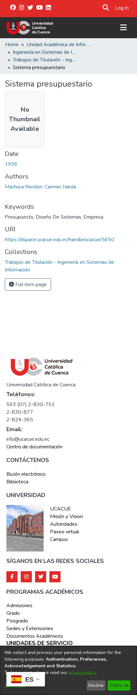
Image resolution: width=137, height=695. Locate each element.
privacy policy (82, 673)
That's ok (118, 685)
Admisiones (19, 605)
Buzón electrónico (26, 474)
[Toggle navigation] (123, 28)
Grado (13, 613)
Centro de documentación (34, 446)
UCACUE (60, 508)
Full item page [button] (30, 284)
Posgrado (17, 620)
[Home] (30, 28)
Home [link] (12, 44)
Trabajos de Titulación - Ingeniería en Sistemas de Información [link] (44, 59)
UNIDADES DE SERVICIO (39, 643)
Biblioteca (17, 481)
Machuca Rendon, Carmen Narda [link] (40, 186)
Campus (59, 539)
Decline (96, 685)
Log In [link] (122, 7)
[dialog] (68, 670)
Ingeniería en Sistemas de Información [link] (44, 52)
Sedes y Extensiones (29, 628)
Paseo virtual (64, 531)
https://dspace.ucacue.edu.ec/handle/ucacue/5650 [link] (59, 239)
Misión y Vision (66, 516)
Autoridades (63, 524)
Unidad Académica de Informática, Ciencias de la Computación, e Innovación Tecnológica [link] (58, 44)
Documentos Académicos (34, 636)
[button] (106, 8)
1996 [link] (11, 164)
